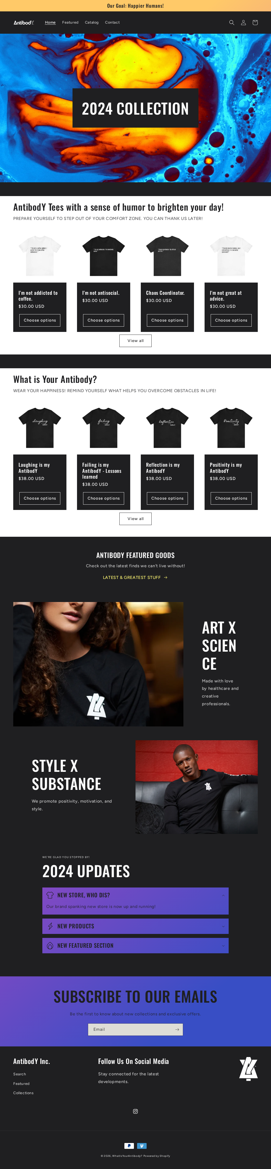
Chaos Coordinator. (165, 293)
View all (136, 340)
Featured (21, 1083)
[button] (232, 22)
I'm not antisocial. (101, 293)
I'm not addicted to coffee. (38, 295)
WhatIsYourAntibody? (127, 1156)
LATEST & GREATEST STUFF (132, 577)
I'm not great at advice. (226, 295)
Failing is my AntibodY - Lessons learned (101, 470)
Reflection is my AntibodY (163, 467)
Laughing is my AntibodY (34, 467)
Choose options (40, 320)
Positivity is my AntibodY (226, 467)
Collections (23, 1093)
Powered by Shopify (156, 1156)
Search (19, 1074)
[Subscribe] (177, 1029)
